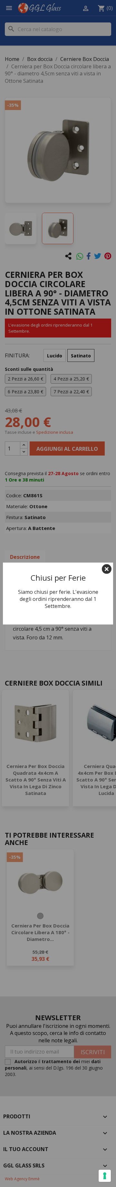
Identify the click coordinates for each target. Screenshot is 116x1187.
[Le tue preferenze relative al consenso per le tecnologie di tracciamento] (105, 1176)
